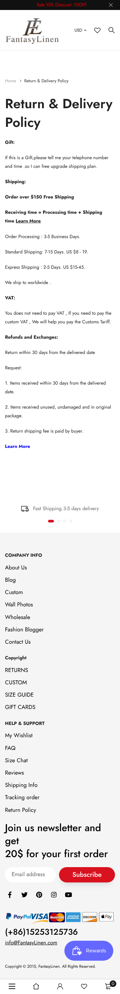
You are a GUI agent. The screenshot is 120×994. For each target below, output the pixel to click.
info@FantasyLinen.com (31, 943)
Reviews (14, 773)
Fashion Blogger (24, 630)
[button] (51, 521)
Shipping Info (21, 785)
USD (78, 30)
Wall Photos (19, 605)
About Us (16, 568)
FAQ (10, 748)
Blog (10, 580)
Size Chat (16, 761)
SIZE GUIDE (19, 695)
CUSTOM (16, 683)
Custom (14, 592)
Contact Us (18, 642)
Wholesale (17, 617)
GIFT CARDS (20, 707)
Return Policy (20, 810)
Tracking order (22, 798)
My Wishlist (19, 736)
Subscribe (87, 874)
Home (11, 81)
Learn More (28, 221)
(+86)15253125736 (41, 932)
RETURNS (16, 670)
